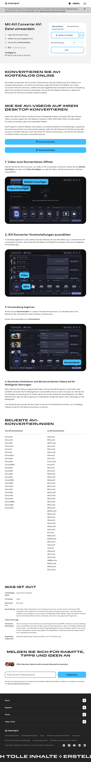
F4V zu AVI (51, 458)
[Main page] (12, 3)
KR (27, 55)
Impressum (76, 735)
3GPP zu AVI (51, 443)
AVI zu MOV (9, 471)
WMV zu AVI (51, 566)
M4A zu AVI (51, 477)
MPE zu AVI (51, 508)
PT (17, 55)
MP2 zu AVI (51, 498)
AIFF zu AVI (51, 449)
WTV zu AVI (51, 569)
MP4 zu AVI (51, 505)
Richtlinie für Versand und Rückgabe (17, 740)
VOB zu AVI (51, 551)
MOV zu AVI (51, 495)
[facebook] (64, 745)
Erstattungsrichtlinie (40, 740)
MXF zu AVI (51, 517)
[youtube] (74, 745)
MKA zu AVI (51, 486)
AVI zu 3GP (9, 437)
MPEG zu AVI (51, 511)
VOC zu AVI (51, 554)
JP (24, 55)
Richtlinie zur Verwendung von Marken (63, 740)
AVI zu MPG (9, 483)
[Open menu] (84, 3)
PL (22, 55)
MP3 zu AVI (51, 501)
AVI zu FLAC (9, 446)
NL (20, 55)
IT (13, 55)
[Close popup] (84, 10)
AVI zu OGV (9, 489)
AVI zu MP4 (9, 477)
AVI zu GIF (8, 452)
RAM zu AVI (51, 535)
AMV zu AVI (51, 452)
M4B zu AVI (51, 480)
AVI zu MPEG (9, 480)
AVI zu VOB (9, 495)
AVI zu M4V (9, 461)
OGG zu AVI (51, 523)
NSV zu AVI (51, 520)
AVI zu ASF (8, 443)
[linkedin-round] (79, 745)
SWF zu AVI (51, 542)
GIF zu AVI (50, 468)
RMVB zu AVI (51, 539)
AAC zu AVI (51, 446)
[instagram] (69, 745)
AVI (74, 43)
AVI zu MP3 (9, 474)
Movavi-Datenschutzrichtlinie (18, 684)
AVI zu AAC (9, 440)
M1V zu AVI (51, 471)
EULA (42, 735)
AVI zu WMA (9, 505)
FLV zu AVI (50, 464)
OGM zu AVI (51, 526)
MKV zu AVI (51, 489)
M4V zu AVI (51, 483)
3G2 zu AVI (51, 437)
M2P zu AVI (51, 474)
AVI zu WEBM (9, 501)
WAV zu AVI (51, 557)
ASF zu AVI (51, 455)
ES (15, 55)
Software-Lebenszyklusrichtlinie (58, 735)
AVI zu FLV (8, 449)
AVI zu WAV (9, 498)
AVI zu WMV (9, 508)
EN (9, 55)
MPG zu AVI (51, 514)
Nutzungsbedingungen (30, 735)
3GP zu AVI (51, 440)
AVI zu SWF (9, 492)
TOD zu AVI (51, 545)
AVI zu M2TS (9, 455)
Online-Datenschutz (12, 735)
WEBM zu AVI (52, 560)
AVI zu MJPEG (10, 464)
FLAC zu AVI (51, 461)
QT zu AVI (50, 532)
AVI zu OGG (9, 486)
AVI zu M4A (9, 458)
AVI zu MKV (9, 468)
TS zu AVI (50, 548)
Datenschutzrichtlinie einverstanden (53, 11)
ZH (29, 55)
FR (11, 55)
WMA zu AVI (51, 563)
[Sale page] (74, 3)
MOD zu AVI (51, 492)
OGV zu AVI (51, 529)
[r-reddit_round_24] (84, 745)
